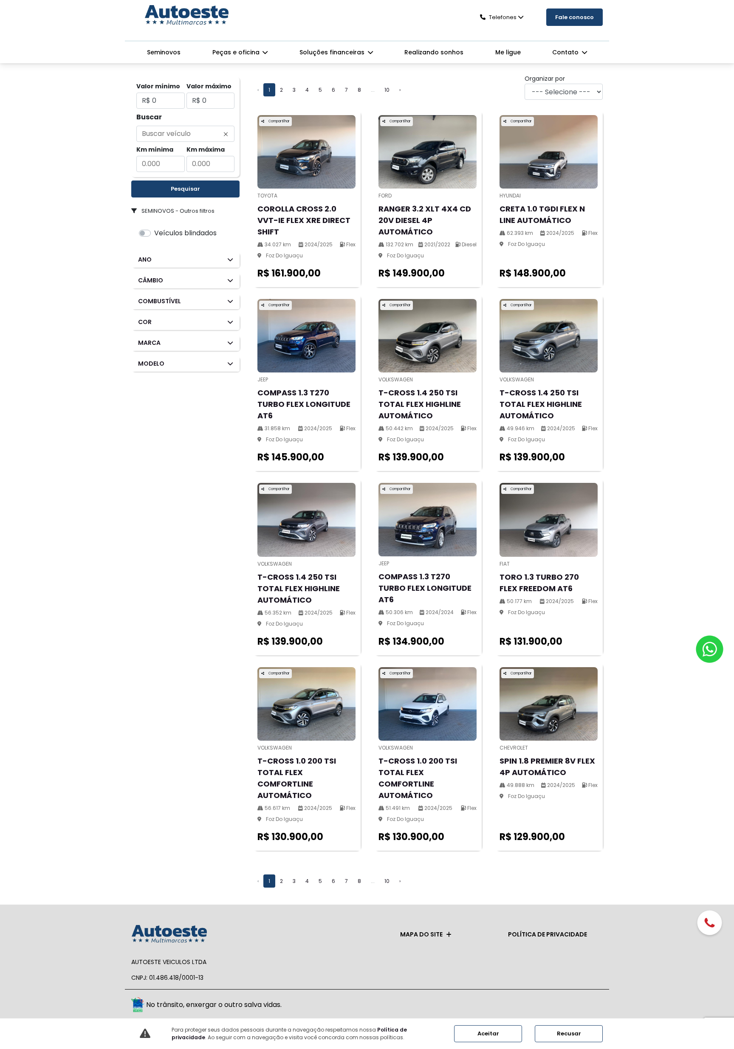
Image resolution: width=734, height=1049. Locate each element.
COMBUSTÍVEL (159, 301)
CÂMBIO (150, 280)
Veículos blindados (185, 233)
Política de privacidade (547, 934)
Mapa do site (421, 934)
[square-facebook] (574, 1005)
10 (387, 89)
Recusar (569, 1033)
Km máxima (205, 149)
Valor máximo (208, 86)
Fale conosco (574, 17)
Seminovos (164, 52)
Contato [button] (566, 52)
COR (145, 322)
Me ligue (508, 52)
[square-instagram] (593, 1005)
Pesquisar (185, 189)
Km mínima (154, 149)
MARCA (149, 342)
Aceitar (488, 1033)
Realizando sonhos (433, 52)
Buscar (149, 117)
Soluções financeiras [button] (332, 52)
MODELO (151, 363)
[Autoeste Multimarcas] (186, 15)
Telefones (503, 17)
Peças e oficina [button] (236, 52)
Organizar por (545, 78)
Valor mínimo (158, 86)
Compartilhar (279, 121)
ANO (145, 259)
